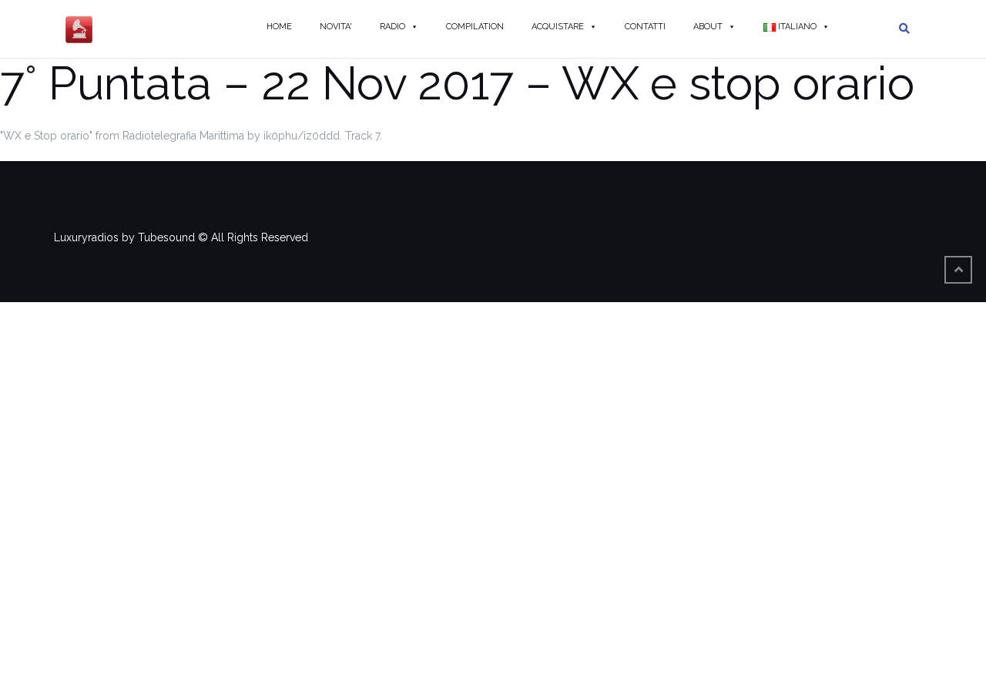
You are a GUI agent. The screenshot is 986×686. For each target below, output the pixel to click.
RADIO (392, 27)
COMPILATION (475, 27)
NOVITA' (336, 27)
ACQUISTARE (558, 27)
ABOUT (708, 27)
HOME (279, 27)
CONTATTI (645, 27)
